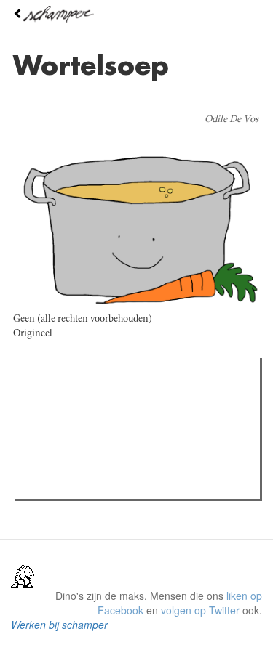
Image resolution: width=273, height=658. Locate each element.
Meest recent (146, 401)
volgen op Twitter (200, 610)
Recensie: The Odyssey (99, 431)
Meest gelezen (65, 401)
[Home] (136, 14)
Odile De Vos (231, 120)
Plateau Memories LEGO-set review (126, 483)
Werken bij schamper (59, 624)
